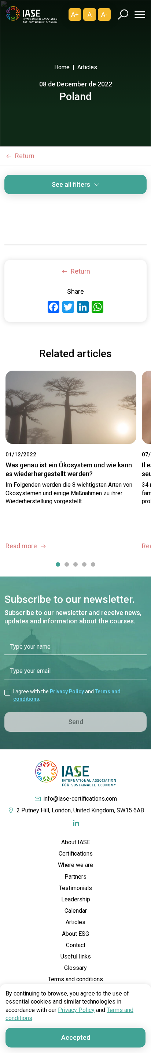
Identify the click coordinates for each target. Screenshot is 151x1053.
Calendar (76, 910)
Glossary (75, 967)
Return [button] (24, 156)
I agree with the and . (67, 695)
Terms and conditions (75, 979)
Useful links (75, 956)
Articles (87, 67)
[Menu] (138, 15)
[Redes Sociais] (75, 823)
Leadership (75, 899)
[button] (58, 564)
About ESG (75, 933)
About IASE (75, 842)
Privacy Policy (67, 691)
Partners (75, 876)
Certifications (76, 853)
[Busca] (123, 14)
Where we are (75, 864)
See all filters (71, 184)
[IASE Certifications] (31, 14)
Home (62, 67)
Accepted (75, 1037)
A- (104, 14)
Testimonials (75, 888)
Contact (75, 945)
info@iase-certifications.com (80, 798)
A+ (75, 14)
